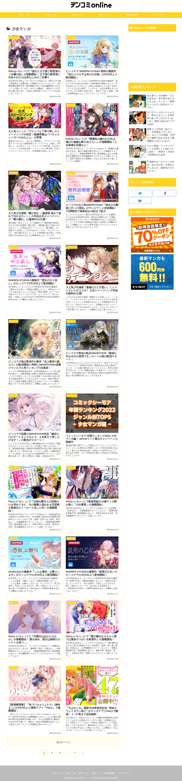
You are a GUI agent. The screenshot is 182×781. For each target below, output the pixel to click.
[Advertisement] (152, 57)
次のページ (63, 742)
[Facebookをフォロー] (164, 193)
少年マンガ (58, 773)
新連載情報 (109, 773)
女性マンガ (97, 773)
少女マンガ (71, 773)
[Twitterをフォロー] (140, 193)
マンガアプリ (123, 773)
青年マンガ (84, 773)
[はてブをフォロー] (140, 201)
